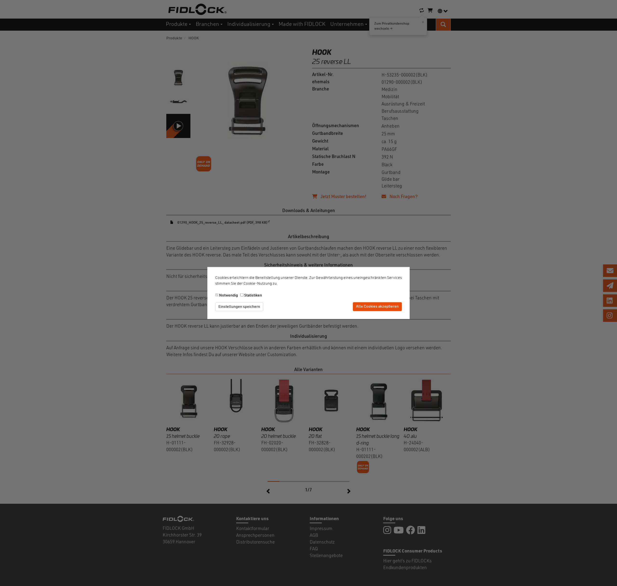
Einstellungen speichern (239, 307)
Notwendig (228, 295)
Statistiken (253, 295)
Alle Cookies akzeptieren (377, 307)
